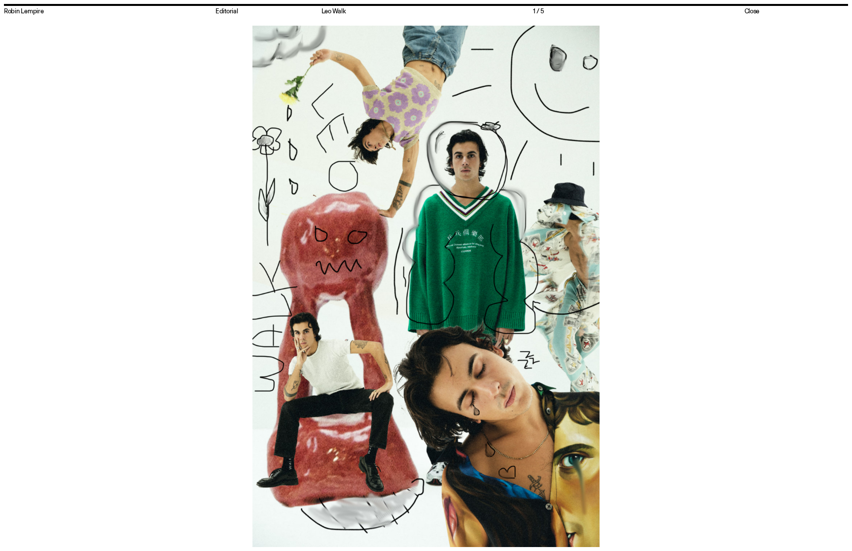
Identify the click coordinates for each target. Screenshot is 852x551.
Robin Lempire (24, 11)
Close (752, 11)
